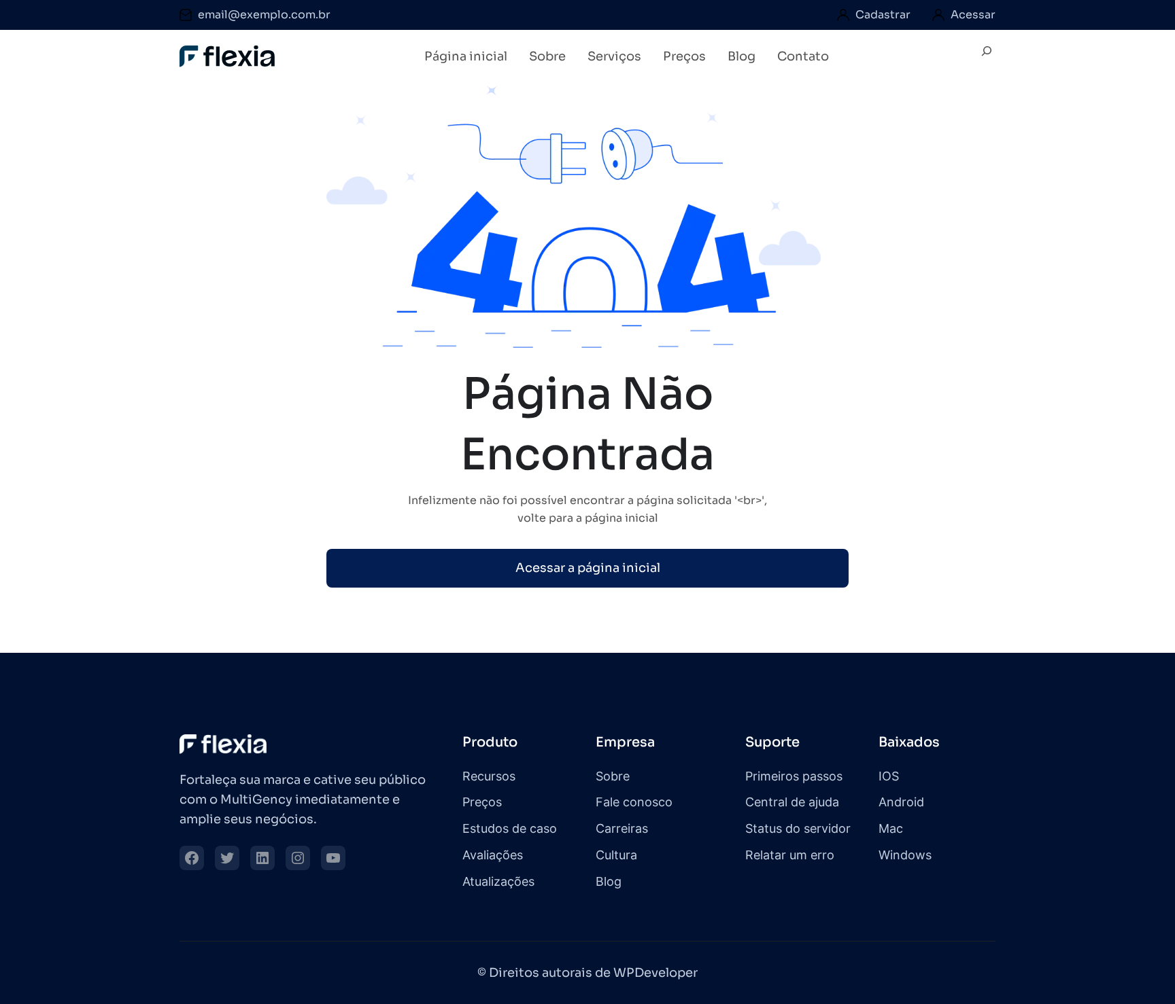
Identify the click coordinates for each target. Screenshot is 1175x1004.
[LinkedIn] (262, 858)
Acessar (973, 14)
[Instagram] (298, 858)
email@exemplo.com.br (264, 14)
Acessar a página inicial (587, 567)
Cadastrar (882, 14)
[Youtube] (333, 858)
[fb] (192, 858)
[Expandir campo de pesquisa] (986, 57)
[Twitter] (227, 858)
